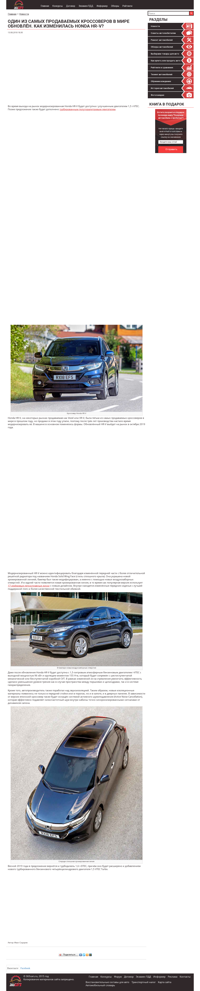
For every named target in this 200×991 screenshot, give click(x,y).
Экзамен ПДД (86, 6)
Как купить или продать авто (165, 60)
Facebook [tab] (25, 968)
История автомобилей (162, 88)
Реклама (172, 976)
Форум (118, 976)
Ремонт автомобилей (162, 40)
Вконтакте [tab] (12, 968)
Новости (155, 26)
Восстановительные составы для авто (107, 982)
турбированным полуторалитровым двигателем (87, 109)
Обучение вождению (161, 81)
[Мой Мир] (90, 954)
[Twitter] (84, 954)
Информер (102, 6)
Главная (45, 6)
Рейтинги (127, 6)
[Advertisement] (171, 202)
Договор (70, 6)
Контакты (185, 976)
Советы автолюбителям (163, 33)
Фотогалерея (157, 95)
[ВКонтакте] (80, 954)
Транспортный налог (144, 982)
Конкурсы (57, 6)
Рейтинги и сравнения (162, 67)
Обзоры (115, 6)
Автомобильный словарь (100, 985)
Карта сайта (164, 982)
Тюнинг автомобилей (161, 74)
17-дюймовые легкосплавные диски (29, 585)
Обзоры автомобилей (162, 47)
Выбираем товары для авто (165, 54)
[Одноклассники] (87, 954)
